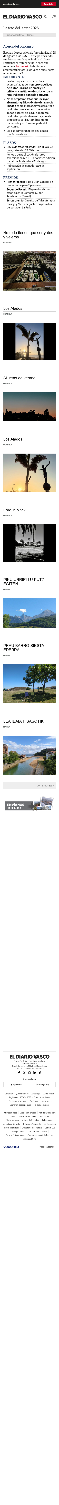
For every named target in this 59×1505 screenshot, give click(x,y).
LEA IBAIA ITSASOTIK (23, 721)
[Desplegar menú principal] (53, 17)
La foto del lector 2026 (21, 27)
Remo (13, 1116)
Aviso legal (35, 1093)
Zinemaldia (44, 1116)
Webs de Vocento (46, 1147)
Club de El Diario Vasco (15, 1135)
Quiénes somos (22, 1093)
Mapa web (45, 1101)
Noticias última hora (47, 1113)
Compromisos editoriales (20, 1105)
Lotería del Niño (29, 1139)
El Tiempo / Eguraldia (32, 1124)
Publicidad (34, 1101)
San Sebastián (50, 1124)
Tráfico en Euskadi (11, 1128)
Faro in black (14, 510)
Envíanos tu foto (15, 34)
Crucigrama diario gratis (32, 1128)
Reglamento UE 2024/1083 (20, 1097)
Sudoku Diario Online (27, 1116)
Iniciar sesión (46, 16)
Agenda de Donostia (11, 1124)
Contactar (9, 1093)
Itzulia (44, 1131)
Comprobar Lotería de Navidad (40, 1135)
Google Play (44, 1084)
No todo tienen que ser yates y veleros (28, 234)
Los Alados (12, 308)
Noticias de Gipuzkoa (30, 1120)
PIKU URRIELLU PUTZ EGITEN (23, 581)
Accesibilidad (48, 1093)
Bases (30, 34)
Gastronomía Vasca (28, 1113)
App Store (17, 1084)
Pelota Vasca (47, 1120)
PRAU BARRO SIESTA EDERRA (23, 647)
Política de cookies (41, 1105)
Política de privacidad (18, 1101)
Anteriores (44, 785)
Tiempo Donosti (19, 1131)
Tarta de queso (13, 1120)
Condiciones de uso (42, 1097)
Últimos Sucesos (10, 1113)
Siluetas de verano (19, 378)
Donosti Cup (50, 1128)
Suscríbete (48, 4)
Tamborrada (34, 1131)
